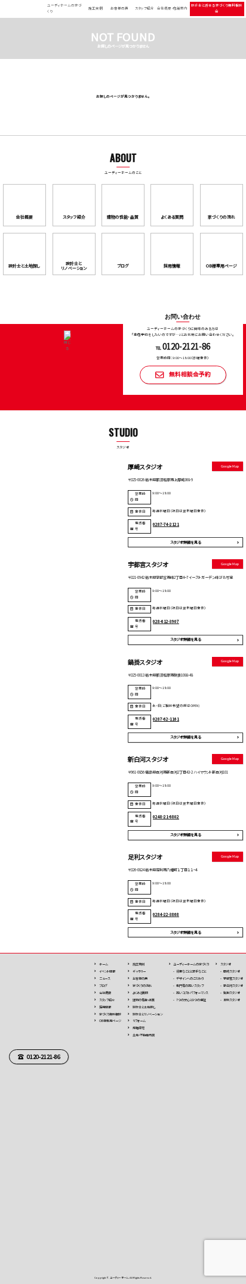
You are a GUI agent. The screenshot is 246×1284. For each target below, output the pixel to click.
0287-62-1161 (166, 719)
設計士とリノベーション (147, 1014)
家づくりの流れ (142, 985)
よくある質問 (140, 992)
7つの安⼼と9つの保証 (191, 1000)
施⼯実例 (138, 964)
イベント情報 (107, 971)
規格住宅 (138, 1028)
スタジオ (225, 964)
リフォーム (139, 1020)
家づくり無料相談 (110, 1014)
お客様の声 (119, 8)
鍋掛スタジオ (231, 992)
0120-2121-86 (43, 1056)
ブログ (103, 985)
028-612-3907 (166, 621)
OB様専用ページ (110, 1020)
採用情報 (105, 1007)
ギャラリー (139, 971)
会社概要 (105, 992)
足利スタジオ (231, 1000)
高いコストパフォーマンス (192, 992)
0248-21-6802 (166, 816)
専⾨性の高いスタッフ (190, 985)
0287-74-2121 (166, 524)
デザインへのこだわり (190, 978)
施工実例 (95, 8)
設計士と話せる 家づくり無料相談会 (216, 8)
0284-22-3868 (166, 914)
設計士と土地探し (144, 1007)
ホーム (103, 964)
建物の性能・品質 (144, 1000)
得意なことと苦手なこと (191, 971)
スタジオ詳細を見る (185, 542)
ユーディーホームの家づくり (191, 964)
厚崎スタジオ (231, 971)
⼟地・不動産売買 (144, 1035)
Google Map (230, 466)
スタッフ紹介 (144, 8)
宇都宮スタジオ (233, 978)
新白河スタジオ (233, 985)
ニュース (104, 978)
